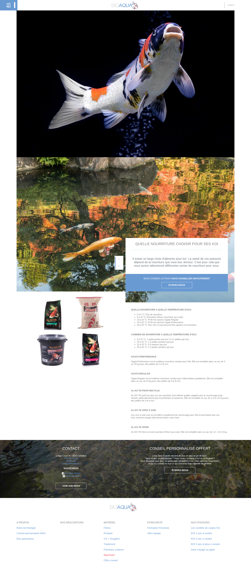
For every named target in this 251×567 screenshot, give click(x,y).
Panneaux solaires (114, 549)
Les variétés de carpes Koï (205, 528)
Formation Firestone (158, 528)
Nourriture (109, 555)
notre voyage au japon (203, 549)
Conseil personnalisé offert (31, 533)
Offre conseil (111, 560)
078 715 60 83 (71, 458)
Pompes (108, 533)
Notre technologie (26, 528)
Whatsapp (71, 461)
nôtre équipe (154, 533)
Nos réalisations (72, 522)
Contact (231, 5)
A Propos (23, 522)
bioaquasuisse (73, 476)
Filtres (107, 528)
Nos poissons (200, 522)
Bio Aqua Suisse (72, 473)
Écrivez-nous (180, 470)
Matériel (110, 522)
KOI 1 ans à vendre (201, 533)
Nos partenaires (25, 538)
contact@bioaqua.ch (71, 463)
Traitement (109, 544)
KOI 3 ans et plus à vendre (205, 544)
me (9, 5)
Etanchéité (154, 522)
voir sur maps (71, 486)
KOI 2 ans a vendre (201, 538)
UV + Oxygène (112, 538)
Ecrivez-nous (176, 285)
